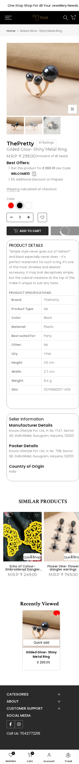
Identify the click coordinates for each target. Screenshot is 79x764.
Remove (56, 613)
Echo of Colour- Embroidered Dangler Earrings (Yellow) (22, 569)
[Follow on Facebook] (10, 724)
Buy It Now (67, 229)
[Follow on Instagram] (19, 724)
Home (11, 30)
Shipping (13, 189)
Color (11, 199)
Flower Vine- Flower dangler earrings (63, 567)
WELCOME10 (20, 174)
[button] (11, 205)
